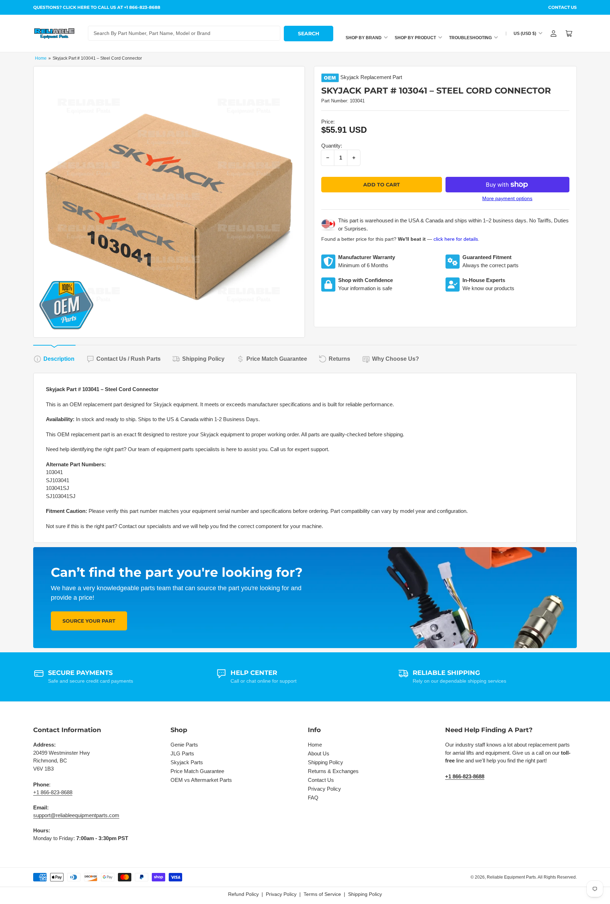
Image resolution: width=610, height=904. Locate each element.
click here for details (455, 239)
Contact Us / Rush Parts (128, 359)
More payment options (507, 198)
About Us (318, 753)
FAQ (313, 798)
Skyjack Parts (187, 762)
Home (41, 58)
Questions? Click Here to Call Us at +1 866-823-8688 (96, 7)
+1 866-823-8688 (52, 792)
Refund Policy (243, 894)
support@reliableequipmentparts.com (76, 815)
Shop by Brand (364, 37)
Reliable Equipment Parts (511, 877)
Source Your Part (88, 621)
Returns (339, 359)
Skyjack (349, 77)
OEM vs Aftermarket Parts (201, 780)
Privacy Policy (324, 789)
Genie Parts (184, 745)
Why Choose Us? (395, 359)
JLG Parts (182, 753)
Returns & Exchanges (333, 771)
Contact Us (562, 7)
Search (308, 33)
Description (58, 359)
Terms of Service (322, 894)
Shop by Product (415, 37)
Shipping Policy (203, 359)
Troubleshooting (470, 37)
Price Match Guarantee (276, 359)
